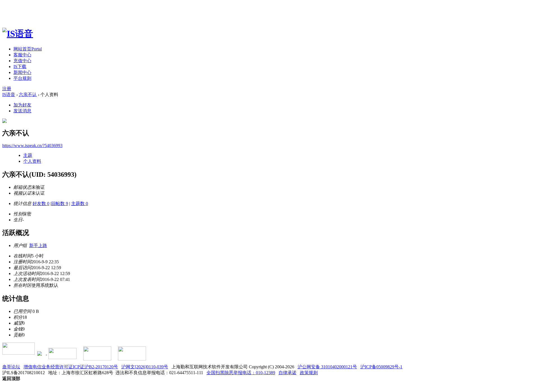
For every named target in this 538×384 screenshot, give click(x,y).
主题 (27, 155)
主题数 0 (79, 203)
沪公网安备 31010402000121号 (327, 366)
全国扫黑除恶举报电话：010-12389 (241, 372)
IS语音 (8, 94)
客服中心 (22, 54)
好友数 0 (41, 203)
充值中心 (22, 60)
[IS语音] (17, 34)
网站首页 (27, 48)
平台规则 (22, 78)
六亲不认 (28, 94)
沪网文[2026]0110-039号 (144, 366)
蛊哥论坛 (11, 366)
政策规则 (309, 372)
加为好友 (22, 105)
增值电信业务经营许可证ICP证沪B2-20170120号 (71, 366)
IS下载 (19, 66)
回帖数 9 (59, 203)
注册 (6, 88)
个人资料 (32, 161)
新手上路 (38, 245)
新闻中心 (22, 72)
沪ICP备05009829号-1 (381, 366)
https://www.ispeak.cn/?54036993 (32, 145)
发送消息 (22, 110)
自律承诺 (287, 372)
